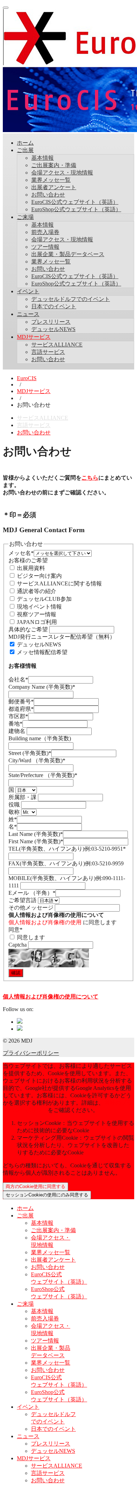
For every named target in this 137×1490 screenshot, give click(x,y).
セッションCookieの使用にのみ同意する (47, 1194)
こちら (89, 478)
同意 (15, 930)
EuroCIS (27, 378)
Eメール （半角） (32, 893)
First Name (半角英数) (35, 841)
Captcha (18, 945)
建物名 (17, 731)
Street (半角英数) (29, 753)
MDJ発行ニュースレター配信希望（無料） (61, 637)
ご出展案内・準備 (53, 165)
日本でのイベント (53, 306)
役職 (14, 805)
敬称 (14, 812)
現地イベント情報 (38, 607)
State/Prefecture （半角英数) (42, 775)
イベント (28, 291)
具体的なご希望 (28, 629)
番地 (15, 724)
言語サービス (48, 352)
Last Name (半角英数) (35, 834)
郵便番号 (21, 702)
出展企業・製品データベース (67, 254)
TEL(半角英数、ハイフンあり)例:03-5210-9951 (67, 849)
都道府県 (21, 709)
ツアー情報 (45, 247)
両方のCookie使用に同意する (35, 1186)
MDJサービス (34, 337)
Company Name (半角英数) (41, 687)
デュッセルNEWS (53, 329)
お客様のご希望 (28, 560)
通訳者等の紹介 (35, 591)
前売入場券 (45, 232)
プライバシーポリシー (31, 1053)
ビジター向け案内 (38, 576)
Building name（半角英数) (39, 738)
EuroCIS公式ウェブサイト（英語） (74, 202)
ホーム (25, 143)
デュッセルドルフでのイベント (70, 299)
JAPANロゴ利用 (36, 622)
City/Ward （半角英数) (36, 760)
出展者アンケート (53, 187)
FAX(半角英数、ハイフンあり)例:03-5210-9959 (66, 863)
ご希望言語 (23, 900)
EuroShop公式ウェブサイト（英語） (76, 209)
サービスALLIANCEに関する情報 (58, 583)
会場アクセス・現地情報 (62, 173)
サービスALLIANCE (57, 345)
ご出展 (25, 150)
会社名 (18, 679)
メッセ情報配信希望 (41, 652)
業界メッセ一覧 (51, 180)
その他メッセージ (31, 908)
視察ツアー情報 (35, 614)
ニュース (28, 314)
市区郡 (18, 716)
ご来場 (25, 217)
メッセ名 (21, 553)
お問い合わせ (48, 195)
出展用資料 (30, 568)
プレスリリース (51, 322)
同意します (30, 937)
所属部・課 (23, 797)
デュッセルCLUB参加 (43, 599)
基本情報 (42, 158)
